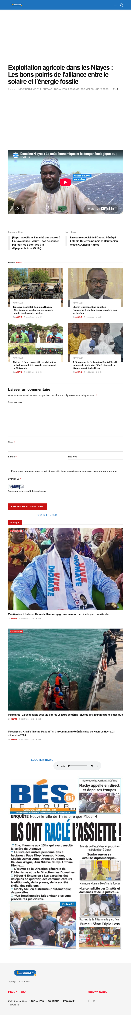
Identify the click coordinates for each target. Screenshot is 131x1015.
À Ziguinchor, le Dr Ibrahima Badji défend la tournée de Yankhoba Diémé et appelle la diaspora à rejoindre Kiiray (95, 365)
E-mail (12, 456)
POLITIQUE (53, 1001)
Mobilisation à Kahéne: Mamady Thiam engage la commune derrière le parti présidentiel (58, 614)
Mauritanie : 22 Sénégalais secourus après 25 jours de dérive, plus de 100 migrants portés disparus (65, 714)
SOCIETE (14, 1004)
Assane (18, 317)
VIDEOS (104, 89)
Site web (72, 456)
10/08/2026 (25, 618)
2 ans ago (12, 89)
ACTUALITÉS (60, 89)
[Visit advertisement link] (65, 863)
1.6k (39, 719)
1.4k (40, 317)
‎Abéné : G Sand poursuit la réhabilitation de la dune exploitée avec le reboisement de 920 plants (34, 365)
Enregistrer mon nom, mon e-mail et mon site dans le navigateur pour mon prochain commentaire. (64, 471)
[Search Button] (121, 5)
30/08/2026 (29, 317)
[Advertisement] (65, 36)
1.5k (99, 317)
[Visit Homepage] (16, 5)
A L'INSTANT (46, 89)
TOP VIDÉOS (87, 89)
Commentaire (16, 402)
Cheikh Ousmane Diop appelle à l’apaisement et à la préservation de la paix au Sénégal (95, 310)
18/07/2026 (25, 719)
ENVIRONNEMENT (29, 89)
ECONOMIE (73, 89)
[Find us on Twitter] (94, 1001)
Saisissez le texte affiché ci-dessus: (27, 491)
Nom (11, 442)
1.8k (39, 739)
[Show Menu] (115, 5)
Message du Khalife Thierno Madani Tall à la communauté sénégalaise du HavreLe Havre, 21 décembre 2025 (61, 733)
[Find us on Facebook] (88, 1001)
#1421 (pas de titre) (17, 1001)
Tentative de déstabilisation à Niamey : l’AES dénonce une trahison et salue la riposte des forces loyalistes (33, 310)
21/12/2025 (25, 739)
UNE (97, 89)
